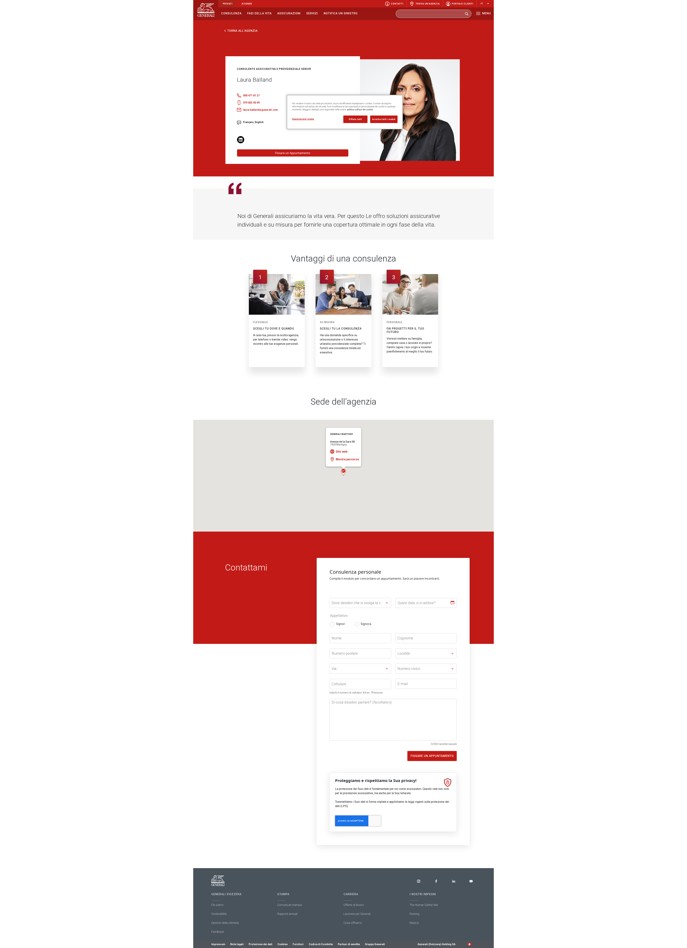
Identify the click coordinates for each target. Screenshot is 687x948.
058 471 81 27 (251, 95)
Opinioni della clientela (225, 923)
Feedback (217, 931)
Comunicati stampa (289, 905)
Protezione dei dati (260, 944)
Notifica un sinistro (341, 13)
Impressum (218, 944)
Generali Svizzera (226, 894)
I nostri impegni (423, 894)
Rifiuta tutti (355, 119)
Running (414, 914)
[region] (345, 112)
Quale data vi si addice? (416, 603)
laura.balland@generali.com (260, 109)
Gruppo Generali (375, 944)
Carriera (351, 894)
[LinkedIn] (240, 139)
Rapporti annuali (287, 914)
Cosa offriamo (353, 923)
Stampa (283, 894)
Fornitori (298, 944)
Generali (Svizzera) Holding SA (436, 944)
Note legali (237, 944)
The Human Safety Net (424, 905)
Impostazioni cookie (303, 119)
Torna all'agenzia (242, 30)
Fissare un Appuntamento (292, 153)
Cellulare (339, 684)
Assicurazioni (289, 13)
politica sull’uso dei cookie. (360, 109)
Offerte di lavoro (354, 905)
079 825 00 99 (251, 102)
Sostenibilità (218, 914)
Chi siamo (217, 905)
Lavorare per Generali (357, 914)
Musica (414, 923)
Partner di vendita (349, 944)
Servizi (312, 13)
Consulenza (231, 13)
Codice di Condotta (321, 944)
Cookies (282, 944)
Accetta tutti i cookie (384, 119)
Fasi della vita (259, 13)
